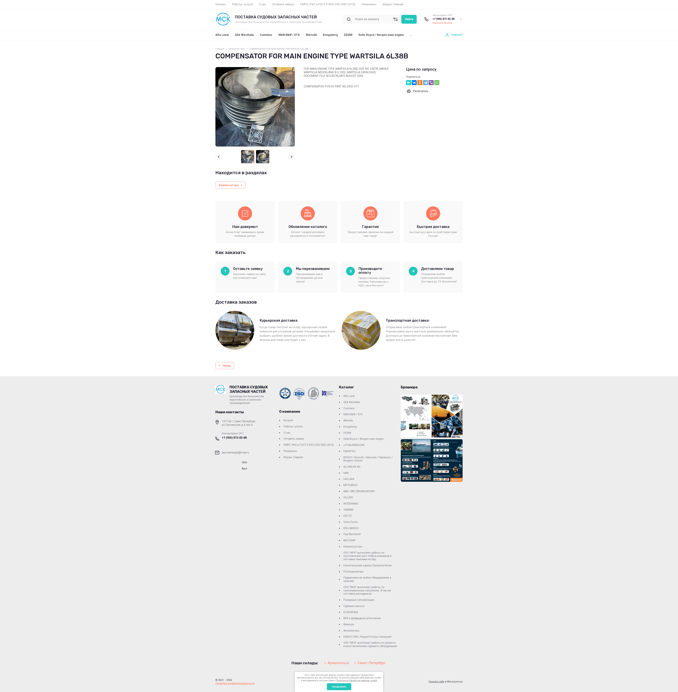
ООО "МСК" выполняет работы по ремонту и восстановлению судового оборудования (370, 644)
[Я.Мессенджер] (408, 82)
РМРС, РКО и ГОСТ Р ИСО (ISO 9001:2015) (309, 444)
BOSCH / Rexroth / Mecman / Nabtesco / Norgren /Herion (368, 459)
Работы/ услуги (293, 426)
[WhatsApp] (436, 82)
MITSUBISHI (350, 485)
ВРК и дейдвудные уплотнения (362, 618)
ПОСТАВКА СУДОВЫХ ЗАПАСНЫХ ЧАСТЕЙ (276, 17)
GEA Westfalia (244, 35)
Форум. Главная (293, 457)
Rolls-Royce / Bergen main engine (381, 35)
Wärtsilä (311, 35)
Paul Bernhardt (352, 534)
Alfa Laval (222, 35)
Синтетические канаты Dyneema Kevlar (367, 565)
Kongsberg (330, 35)
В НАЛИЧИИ (350, 612)
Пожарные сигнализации (358, 599)
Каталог (288, 420)
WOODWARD (350, 503)
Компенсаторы (236, 48)
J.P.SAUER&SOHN (353, 445)
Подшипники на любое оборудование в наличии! (367, 579)
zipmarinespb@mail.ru (235, 452)
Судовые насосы (354, 606)
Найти (409, 19)
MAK (346, 473)
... (411, 35)
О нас (287, 432)
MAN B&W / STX (289, 35)
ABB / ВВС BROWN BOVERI (358, 491)
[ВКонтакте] (414, 82)
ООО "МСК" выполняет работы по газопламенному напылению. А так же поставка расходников (367, 590)
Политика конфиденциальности (235, 683)
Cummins (266, 35)
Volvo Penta (350, 522)
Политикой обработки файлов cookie (356, 680)
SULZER (348, 497)
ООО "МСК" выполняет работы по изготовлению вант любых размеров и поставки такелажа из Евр (367, 556)
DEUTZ (347, 515)
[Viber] (431, 82)
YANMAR (348, 509)
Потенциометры (353, 571)
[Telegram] (425, 82)
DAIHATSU (349, 451)
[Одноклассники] (419, 82)
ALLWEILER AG (351, 466)
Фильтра (348, 624)
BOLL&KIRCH (351, 528)
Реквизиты (290, 451)
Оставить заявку (294, 438)
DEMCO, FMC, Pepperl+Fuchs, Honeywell (367, 636)
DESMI (348, 35)
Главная (219, 48)
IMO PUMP (349, 540)
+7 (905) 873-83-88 (443, 18)
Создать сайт (436, 681)
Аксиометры (351, 630)
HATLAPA (348, 479)
